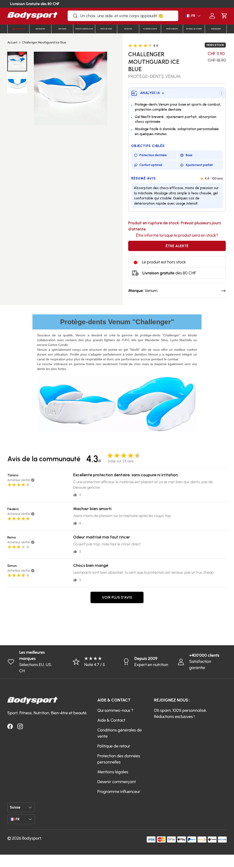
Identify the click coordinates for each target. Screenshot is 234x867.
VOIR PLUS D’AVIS (117, 597)
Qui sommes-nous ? (115, 710)
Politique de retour (113, 746)
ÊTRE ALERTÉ (177, 246)
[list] (70, 88)
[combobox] (123, 16)
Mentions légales (112, 771)
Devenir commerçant (116, 781)
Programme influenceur (118, 791)
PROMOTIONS (20, 28)
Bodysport (31, 838)
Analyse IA (152, 93)
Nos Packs (62, 28)
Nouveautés (40, 28)
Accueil (12, 42)
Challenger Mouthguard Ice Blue (44, 42)
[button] (224, 15)
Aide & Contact (111, 720)
